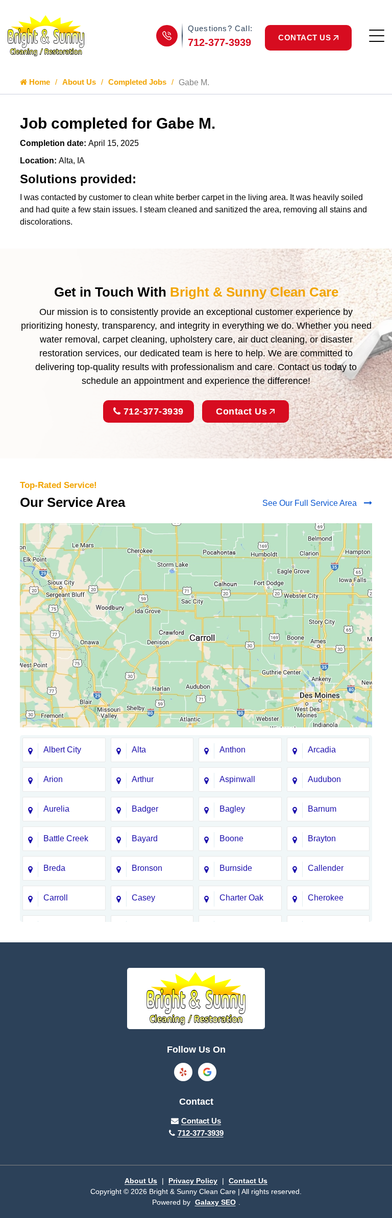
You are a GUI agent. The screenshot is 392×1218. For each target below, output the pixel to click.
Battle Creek (65, 838)
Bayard (145, 838)
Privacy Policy (192, 1181)
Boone (231, 838)
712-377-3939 (219, 42)
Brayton (322, 838)
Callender (326, 868)
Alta (139, 749)
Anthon (232, 749)
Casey (143, 897)
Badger (145, 809)
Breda (54, 868)
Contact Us (241, 411)
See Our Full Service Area (310, 503)
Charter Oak (241, 897)
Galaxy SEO (215, 1202)
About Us (79, 82)
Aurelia (56, 809)
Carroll (55, 897)
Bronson (147, 868)
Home (38, 82)
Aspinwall (237, 779)
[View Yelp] (183, 1072)
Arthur (143, 779)
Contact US (304, 37)
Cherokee (326, 897)
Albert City (62, 749)
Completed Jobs (137, 82)
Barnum (322, 809)
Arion (53, 779)
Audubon (324, 779)
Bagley (232, 809)
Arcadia (322, 749)
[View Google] (207, 1072)
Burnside (235, 868)
